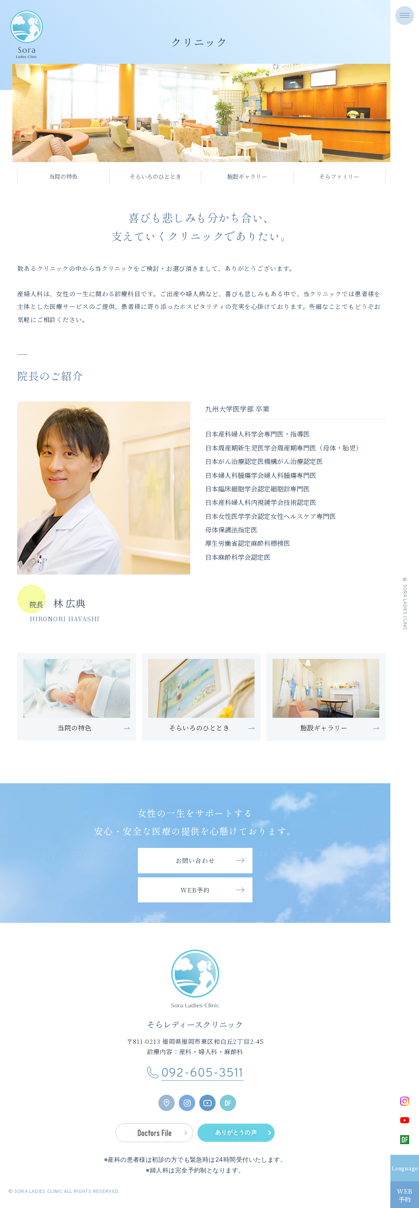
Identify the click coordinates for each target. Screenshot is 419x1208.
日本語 (380, 1167)
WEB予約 (404, 1195)
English (383, 1177)
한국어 (380, 1197)
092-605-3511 (202, 1079)
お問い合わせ (195, 866)
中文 (377, 1187)
